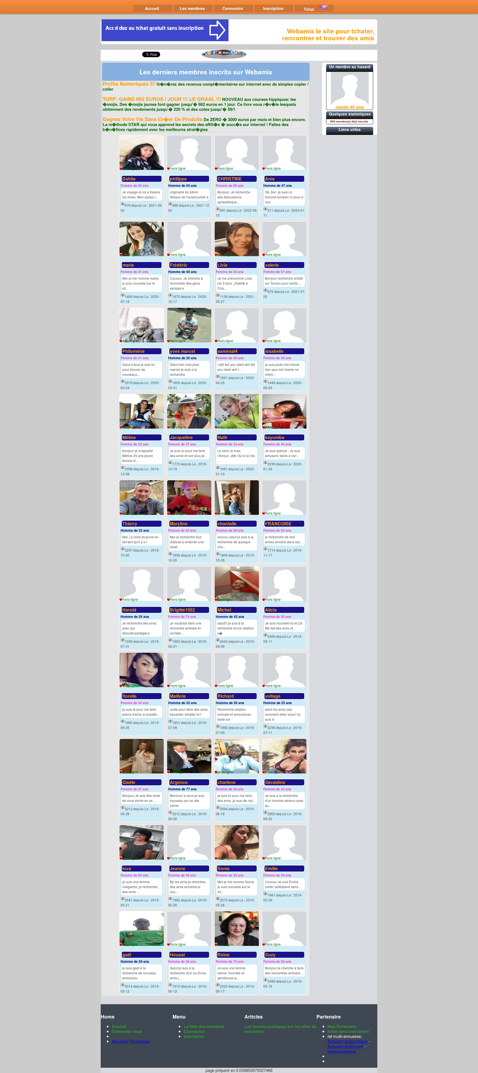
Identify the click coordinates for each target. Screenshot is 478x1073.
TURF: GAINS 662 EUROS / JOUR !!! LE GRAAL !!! (162, 99)
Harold (129, 610)
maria (128, 265)
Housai (177, 954)
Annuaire (120, 1041)
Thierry (129, 523)
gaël (126, 954)
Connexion (232, 8)
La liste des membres (204, 1026)
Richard (225, 696)
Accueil (152, 8)
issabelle (274, 351)
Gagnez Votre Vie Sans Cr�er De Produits (152, 119)
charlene (226, 782)
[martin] (350, 103)
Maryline (179, 523)
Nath (222, 437)
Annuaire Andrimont (345, 1046)
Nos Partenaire (342, 1026)
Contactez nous (127, 1031)
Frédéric (178, 265)
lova (126, 868)
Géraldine (275, 782)
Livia (222, 265)
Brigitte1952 (182, 610)
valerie (272, 265)
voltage (272, 696)
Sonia (223, 868)
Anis (270, 178)
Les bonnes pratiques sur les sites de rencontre (280, 1028)
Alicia (271, 610)
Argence (179, 782)
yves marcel (182, 351)
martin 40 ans (350, 107)
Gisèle (128, 782)
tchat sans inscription (348, 1031)
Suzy (270, 954)
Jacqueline (181, 437)
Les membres (192, 8)
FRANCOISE (278, 523)
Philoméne (133, 351)
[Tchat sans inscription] (165, 39)
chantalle (227, 523)
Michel (224, 610)
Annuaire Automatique (347, 1041)
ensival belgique (342, 1051)
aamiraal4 (227, 351)
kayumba (274, 437)
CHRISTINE (229, 178)
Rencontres (139, 1041)
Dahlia (129, 178)
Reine (223, 954)
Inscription (273, 8)
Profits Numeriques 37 (129, 83)
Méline (129, 437)
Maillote (178, 696)
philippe (178, 178)
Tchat (309, 9)
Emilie (271, 868)
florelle (129, 696)
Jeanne (177, 868)
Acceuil (119, 1026)
